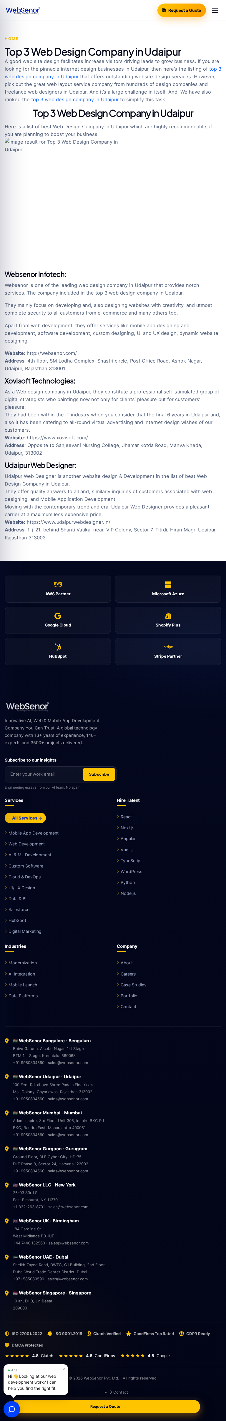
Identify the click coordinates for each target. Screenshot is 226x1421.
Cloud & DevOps (25, 876)
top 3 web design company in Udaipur (75, 99)
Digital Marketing (25, 931)
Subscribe (99, 774)
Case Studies (134, 984)
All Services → (26, 817)
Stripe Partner (168, 656)
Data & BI (17, 898)
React (126, 816)
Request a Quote (184, 10)
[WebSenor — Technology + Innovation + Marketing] (23, 10)
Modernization (23, 962)
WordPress (131, 871)
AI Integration (22, 973)
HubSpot (58, 656)
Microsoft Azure (168, 593)
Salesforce (19, 909)
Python (128, 882)
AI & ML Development (30, 854)
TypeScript (131, 860)
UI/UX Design (22, 887)
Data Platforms (23, 995)
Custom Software (26, 865)
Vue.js (127, 849)
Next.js (127, 827)
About (127, 962)
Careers (128, 973)
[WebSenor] (113, 706)
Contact (128, 1006)
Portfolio (129, 995)
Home (12, 38)
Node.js (128, 893)
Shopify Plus (168, 625)
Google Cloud (58, 625)
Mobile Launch (23, 984)
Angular (128, 838)
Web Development (27, 843)
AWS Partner (58, 593)
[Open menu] (215, 10)
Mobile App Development (34, 832)
